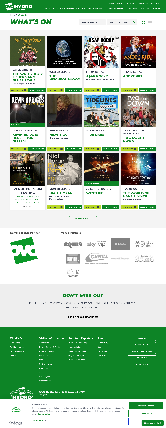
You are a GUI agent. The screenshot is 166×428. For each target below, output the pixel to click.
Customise (144, 414)
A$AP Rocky (97, 76)
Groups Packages (17, 351)
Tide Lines (95, 135)
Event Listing (15, 343)
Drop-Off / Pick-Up (46, 351)
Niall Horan (61, 193)
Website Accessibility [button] (146, 3)
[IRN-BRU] (73, 258)
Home (12, 15)
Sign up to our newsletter (83, 317)
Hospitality (141, 364)
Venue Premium (37, 90)
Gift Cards (14, 355)
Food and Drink (115, 8)
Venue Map (43, 355)
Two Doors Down (133, 139)
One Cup (42, 372)
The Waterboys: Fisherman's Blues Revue (28, 77)
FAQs (41, 359)
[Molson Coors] (120, 244)
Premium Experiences (93, 8)
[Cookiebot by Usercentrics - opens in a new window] (15, 423)
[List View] (149, 22)
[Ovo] (35, 250)
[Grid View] (143, 22)
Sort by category (118, 22)
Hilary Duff (60, 135)
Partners (133, 8)
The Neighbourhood (64, 77)
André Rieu (133, 76)
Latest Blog (142, 345)
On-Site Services (45, 364)
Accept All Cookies (146, 406)
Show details (37, 421)
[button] (157, 3)
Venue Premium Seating (77, 351)
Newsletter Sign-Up (115, 3)
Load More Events (83, 219)
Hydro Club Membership (77, 343)
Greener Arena (45, 381)
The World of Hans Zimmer (136, 194)
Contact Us (102, 355)
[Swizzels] (144, 258)
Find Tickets (17, 90)
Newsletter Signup (142, 351)
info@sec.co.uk (45, 395)
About (156, 8)
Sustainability (103, 343)
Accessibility (44, 343)
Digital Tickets (44, 368)
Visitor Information (68, 8)
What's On (48, 8)
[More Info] (27, 52)
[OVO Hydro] (21, 394)
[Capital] (97, 258)
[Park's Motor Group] (120, 258)
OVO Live (145, 8)
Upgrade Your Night (76, 355)
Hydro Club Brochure (76, 359)
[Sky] (97, 244)
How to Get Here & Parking (50, 347)
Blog (99, 347)
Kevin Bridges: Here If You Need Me (26, 138)
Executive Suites (74, 347)
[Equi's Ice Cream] (73, 244)
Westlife (94, 193)
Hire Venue (130, 3)
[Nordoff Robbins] (73, 273)
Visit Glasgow (44, 376)
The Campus (103, 351)
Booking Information (18, 347)
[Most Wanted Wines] (144, 244)
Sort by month (89, 22)
